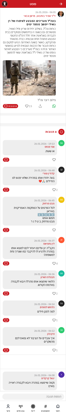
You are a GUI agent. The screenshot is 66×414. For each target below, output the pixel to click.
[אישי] (8, 407)
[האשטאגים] (45, 407)
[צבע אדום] (20, 407)
